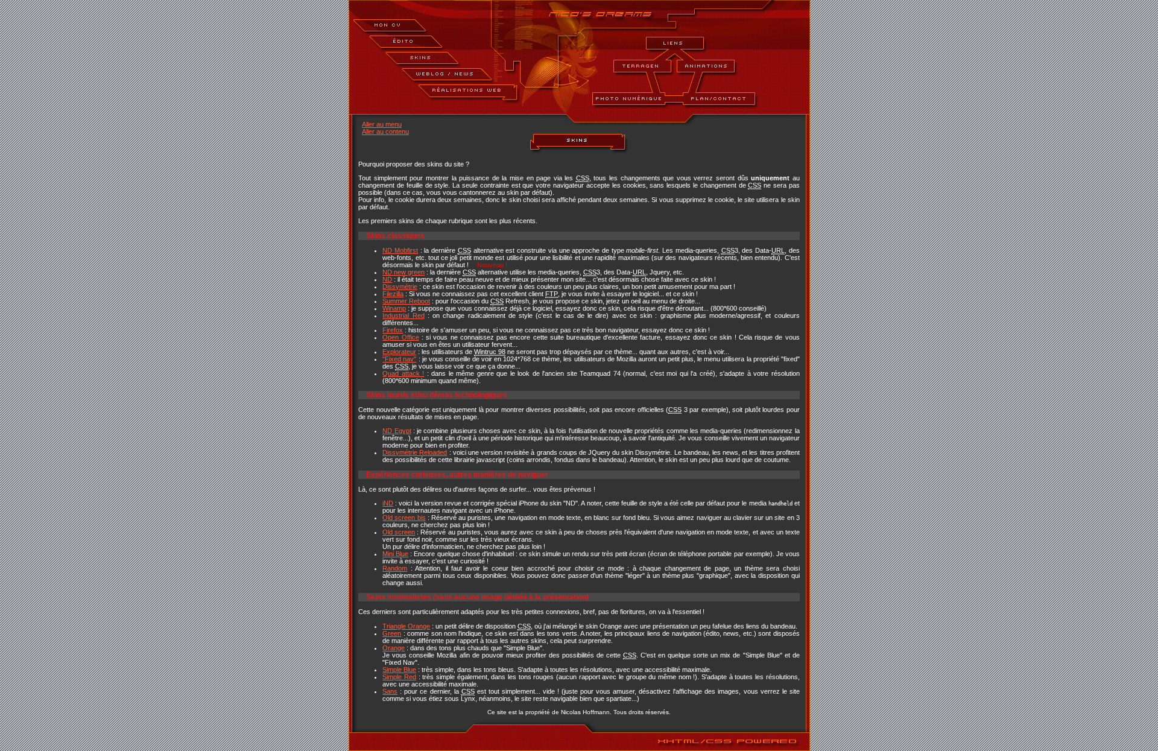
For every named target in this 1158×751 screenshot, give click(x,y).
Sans (389, 691)
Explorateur (399, 351)
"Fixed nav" (399, 359)
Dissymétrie (399, 286)
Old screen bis (403, 517)
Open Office (400, 337)
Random (394, 568)
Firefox (392, 330)
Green (391, 633)
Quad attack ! (403, 373)
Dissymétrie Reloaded (414, 452)
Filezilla (392, 293)
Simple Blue (399, 669)
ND (387, 279)
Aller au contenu (385, 131)
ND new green (403, 272)
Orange (393, 647)
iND (387, 503)
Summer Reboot (406, 301)
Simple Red (399, 676)
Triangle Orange (406, 626)
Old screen (398, 532)
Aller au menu (382, 124)
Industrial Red (403, 315)
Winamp (394, 308)
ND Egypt (396, 430)
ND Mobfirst (400, 250)
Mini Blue (395, 553)
